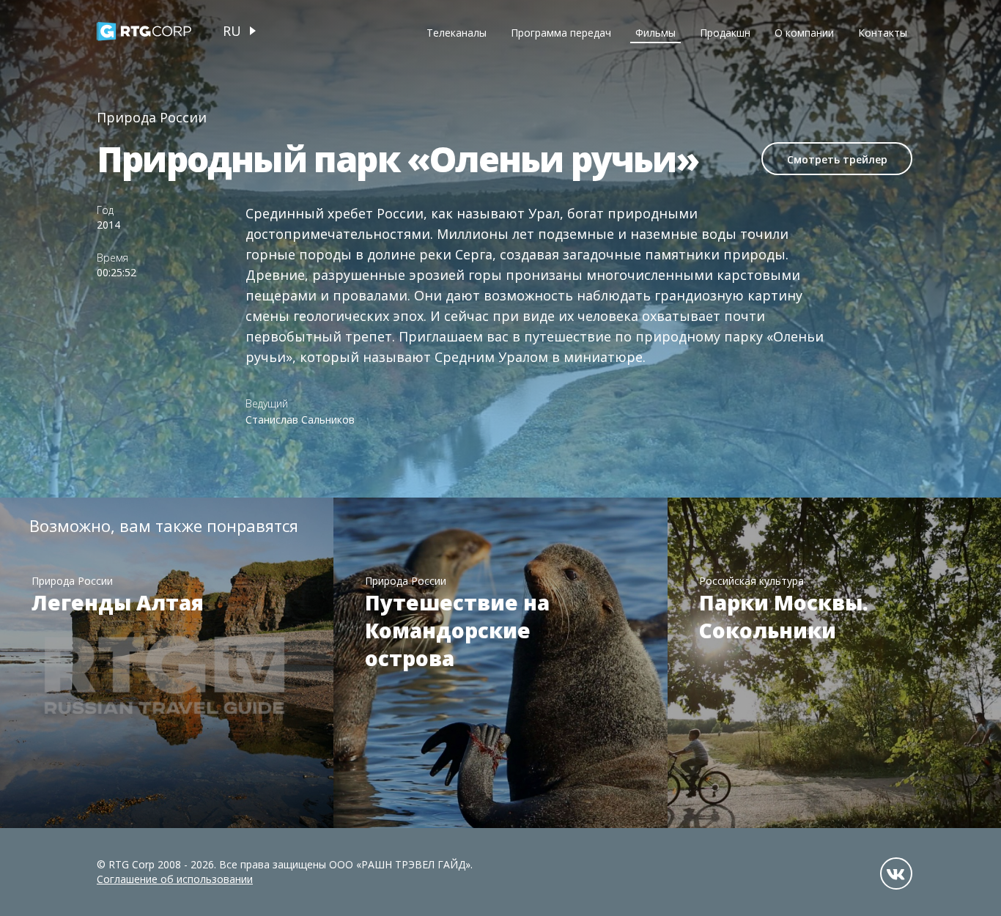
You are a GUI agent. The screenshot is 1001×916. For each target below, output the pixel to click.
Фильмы (655, 33)
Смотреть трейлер (837, 159)
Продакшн (725, 33)
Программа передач (561, 33)
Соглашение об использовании (175, 879)
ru (232, 31)
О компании (804, 33)
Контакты (882, 33)
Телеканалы (456, 33)
